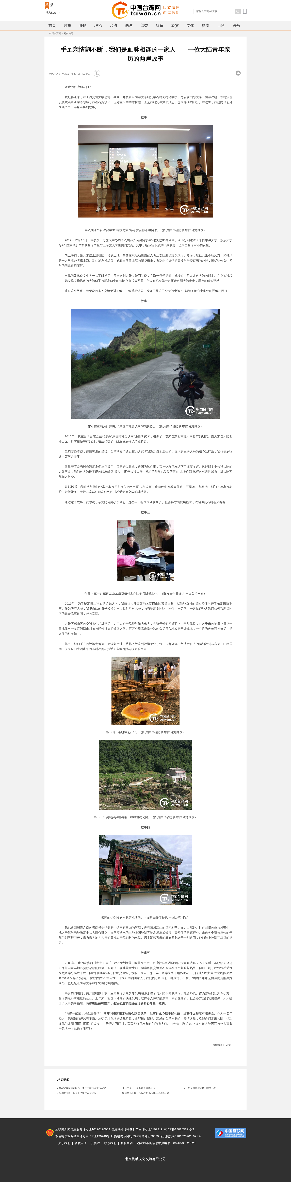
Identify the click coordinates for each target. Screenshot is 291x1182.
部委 (144, 25)
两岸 (129, 25)
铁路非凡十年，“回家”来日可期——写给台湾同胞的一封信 (145, 1093)
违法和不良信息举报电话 (230, 1133)
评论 (83, 25)
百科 (221, 25)
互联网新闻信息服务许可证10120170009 (82, 1129)
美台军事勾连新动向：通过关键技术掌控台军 (82, 1088)
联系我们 (110, 1143)
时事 (67, 25)
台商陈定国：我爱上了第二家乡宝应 (77, 1093)
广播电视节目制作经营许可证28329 (135, 1136)
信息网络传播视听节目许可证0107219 (137, 1129)
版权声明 (127, 1143)
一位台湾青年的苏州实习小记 (201, 1088)
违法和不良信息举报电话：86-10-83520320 (166, 1143)
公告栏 (95, 1143)
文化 (190, 25)
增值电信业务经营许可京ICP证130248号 (82, 1136)
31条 (159, 25)
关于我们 (64, 1143)
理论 (98, 25)
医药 (236, 25)
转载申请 (81, 1143)
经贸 (175, 25)
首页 (52, 25)
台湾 (113, 25)
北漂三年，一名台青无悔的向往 (138, 1088)
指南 (205, 25)
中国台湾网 (55, 33)
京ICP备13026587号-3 (179, 1129)
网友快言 (68, 33)
